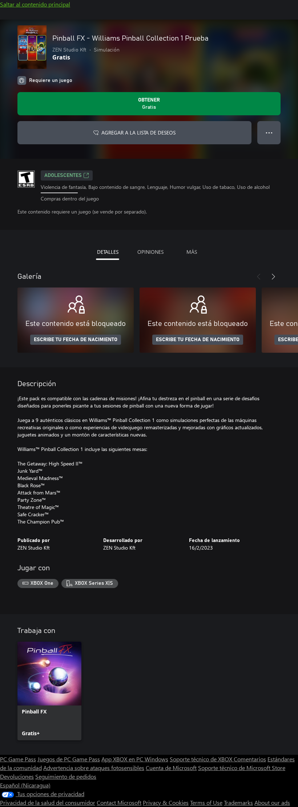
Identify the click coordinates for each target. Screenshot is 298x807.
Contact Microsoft (119, 802)
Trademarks (238, 802)
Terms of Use (206, 802)
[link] (49, 691)
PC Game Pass (18, 759)
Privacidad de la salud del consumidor (47, 802)
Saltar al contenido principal (35, 4)
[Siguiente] (273, 277)
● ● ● (269, 132)
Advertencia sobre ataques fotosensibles (93, 767)
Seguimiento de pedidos (65, 776)
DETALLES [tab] (107, 251)
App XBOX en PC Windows (134, 759)
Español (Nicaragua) (25, 785)
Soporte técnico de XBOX (202, 759)
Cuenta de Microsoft (171, 767)
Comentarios (250, 759)
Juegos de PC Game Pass (68, 759)
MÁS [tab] (191, 251)
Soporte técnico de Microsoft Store (241, 767)
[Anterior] (258, 277)
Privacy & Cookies (166, 802)
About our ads (272, 802)
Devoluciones (17, 776)
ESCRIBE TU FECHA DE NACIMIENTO (75, 339)
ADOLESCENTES (63, 175)
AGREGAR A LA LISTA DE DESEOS (138, 132)
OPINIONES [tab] (150, 251)
